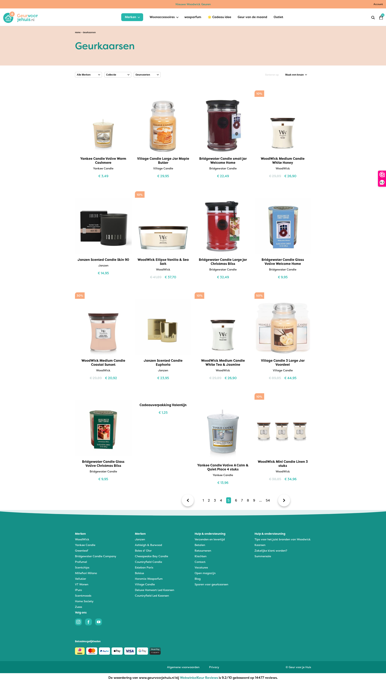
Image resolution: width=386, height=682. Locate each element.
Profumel (81, 562)
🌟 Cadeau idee (219, 17)
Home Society (84, 601)
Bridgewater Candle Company (95, 556)
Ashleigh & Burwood (148, 545)
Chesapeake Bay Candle (151, 556)
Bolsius (139, 573)
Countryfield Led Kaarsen (152, 595)
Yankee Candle (85, 545)
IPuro (78, 590)
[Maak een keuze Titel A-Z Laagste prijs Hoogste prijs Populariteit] (296, 75)
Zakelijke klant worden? (271, 550)
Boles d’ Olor (143, 550)
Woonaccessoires (162, 17)
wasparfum (192, 17)
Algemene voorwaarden (183, 667)
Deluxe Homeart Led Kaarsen (154, 590)
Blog (198, 579)
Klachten (200, 556)
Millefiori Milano (86, 573)
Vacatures (201, 567)
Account (378, 4)
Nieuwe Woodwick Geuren (193, 4)
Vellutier (80, 579)
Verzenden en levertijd (210, 539)
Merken (130, 17)
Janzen (140, 539)
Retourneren (203, 550)
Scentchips (82, 567)
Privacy (214, 667)
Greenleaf (81, 550)
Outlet (278, 17)
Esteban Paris (144, 567)
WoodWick (82, 539)
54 (268, 500)
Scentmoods (83, 595)
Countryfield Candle (148, 562)
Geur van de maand (252, 17)
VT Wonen (81, 584)
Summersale (263, 556)
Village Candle (145, 584)
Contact (200, 562)
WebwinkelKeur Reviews (199, 677)
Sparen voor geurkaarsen (211, 584)
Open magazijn (205, 573)
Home (78, 32)
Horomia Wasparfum (149, 579)
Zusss (78, 607)
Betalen (200, 545)
